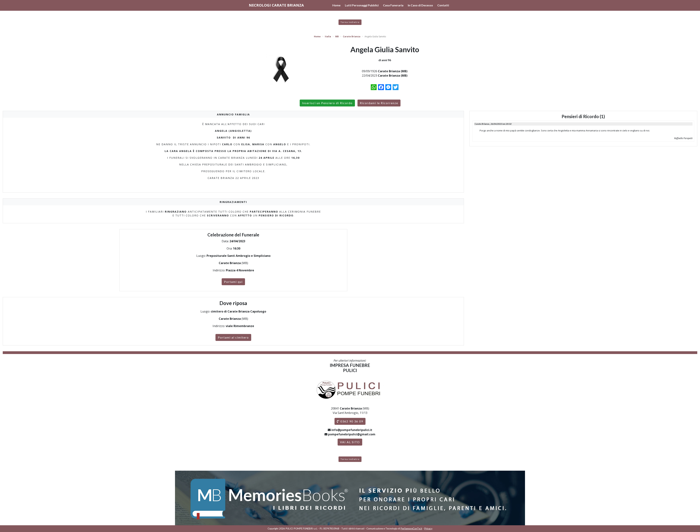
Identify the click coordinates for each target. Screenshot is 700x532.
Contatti (443, 5)
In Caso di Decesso (420, 5)
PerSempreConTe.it (411, 528)
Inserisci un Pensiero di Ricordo (327, 103)
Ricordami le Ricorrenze (379, 103)
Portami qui (233, 281)
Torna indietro (350, 22)
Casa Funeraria (393, 5)
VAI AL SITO (350, 442)
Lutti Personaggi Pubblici (362, 5)
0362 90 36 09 (351, 421)
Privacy (428, 528)
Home (336, 5)
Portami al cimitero (233, 337)
